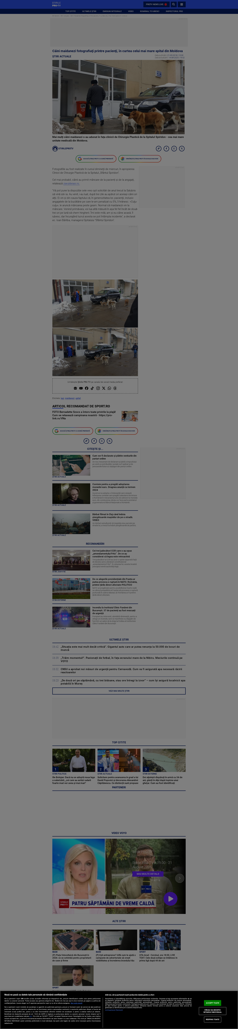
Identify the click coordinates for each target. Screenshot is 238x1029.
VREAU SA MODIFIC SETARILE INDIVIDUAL (212, 1011)
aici (30, 1016)
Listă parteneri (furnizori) (114, 1010)
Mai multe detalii (76, 1003)
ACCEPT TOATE (212, 1003)
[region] (119, 1010)
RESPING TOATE (212, 1019)
